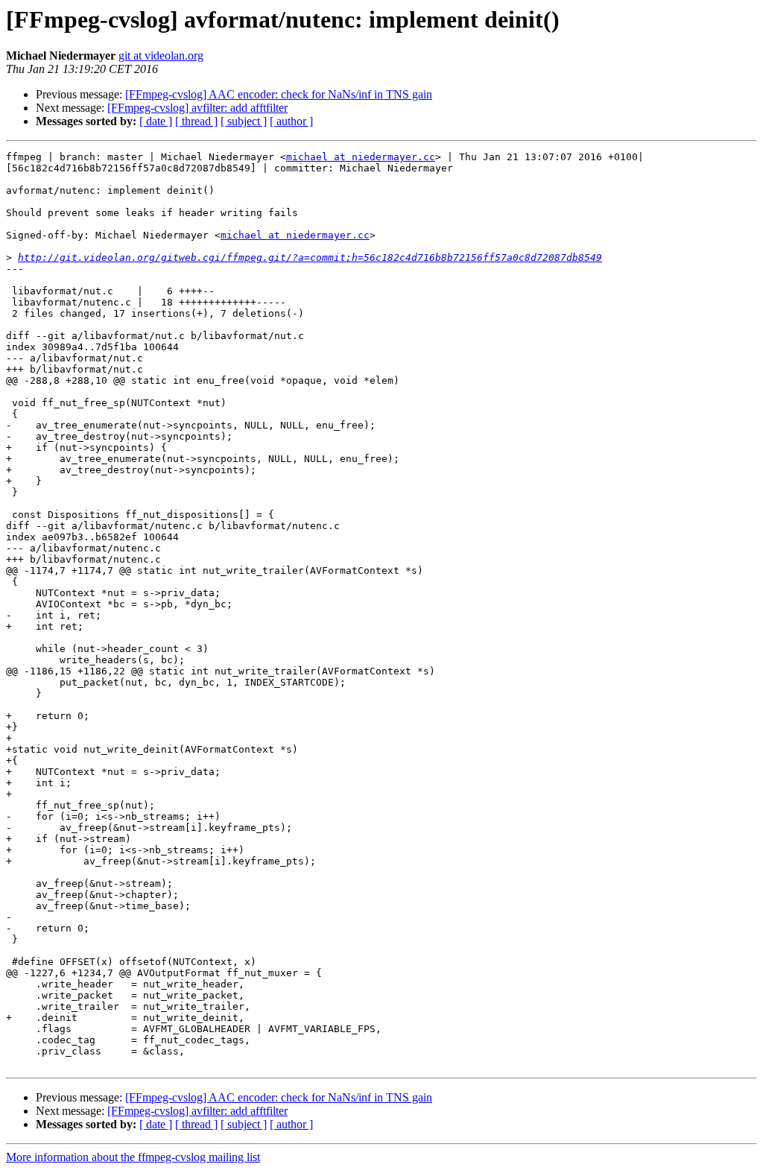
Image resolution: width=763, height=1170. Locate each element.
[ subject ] (244, 121)
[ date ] (155, 121)
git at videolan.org (160, 55)
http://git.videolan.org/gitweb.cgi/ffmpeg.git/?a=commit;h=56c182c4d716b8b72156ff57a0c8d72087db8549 (310, 257)
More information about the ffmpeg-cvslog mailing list (133, 1157)
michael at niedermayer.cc (360, 156)
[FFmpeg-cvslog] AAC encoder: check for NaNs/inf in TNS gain (278, 94)
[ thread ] (196, 121)
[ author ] (291, 121)
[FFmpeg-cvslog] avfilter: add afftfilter (197, 107)
